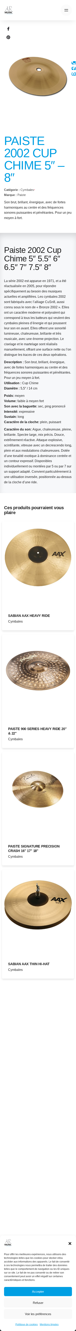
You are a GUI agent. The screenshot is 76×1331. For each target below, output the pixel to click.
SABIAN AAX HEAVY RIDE (29, 616)
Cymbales (27, 189)
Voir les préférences (38, 1314)
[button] (70, 1243)
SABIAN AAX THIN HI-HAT (28, 964)
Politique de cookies (26, 1324)
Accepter (38, 1291)
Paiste (21, 195)
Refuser (38, 1302)
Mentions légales (49, 1324)
